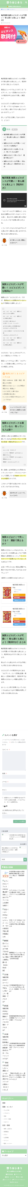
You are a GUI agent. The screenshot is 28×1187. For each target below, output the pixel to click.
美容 (3, 1103)
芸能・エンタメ (7, 1107)
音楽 (5, 1116)
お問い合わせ (14, 1182)
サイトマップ (7, 1179)
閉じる (14, 129)
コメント (6, 749)
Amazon (16, 595)
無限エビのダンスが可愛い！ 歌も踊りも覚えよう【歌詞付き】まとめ (14, 163)
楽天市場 (17, 597)
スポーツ (6, 1122)
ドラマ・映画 (7, 1119)
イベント (6, 1140)
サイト (4, 790)
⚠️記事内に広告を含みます (14, 6)
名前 (4, 773)
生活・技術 (6, 1125)
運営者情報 (10, 1174)
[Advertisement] (14, 59)
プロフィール (18, 1174)
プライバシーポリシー (19, 1179)
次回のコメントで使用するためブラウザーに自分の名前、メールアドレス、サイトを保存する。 (14, 800)
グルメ (5, 1134)
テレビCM (6, 1110)
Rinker (20, 589)
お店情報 (6, 1137)
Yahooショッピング (19, 600)
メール (5, 782)
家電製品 (6, 1131)
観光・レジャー (8, 1143)
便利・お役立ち (8, 1128)
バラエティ (7, 1113)
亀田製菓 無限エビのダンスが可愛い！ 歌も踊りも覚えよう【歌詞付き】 (14, 137)
